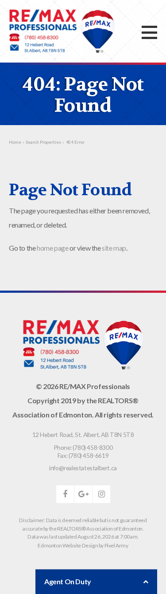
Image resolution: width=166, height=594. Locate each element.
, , (83, 434)
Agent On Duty (67, 581)
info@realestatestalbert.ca (83, 468)
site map (114, 248)
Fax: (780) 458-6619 (83, 455)
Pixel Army (116, 545)
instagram (101, 494)
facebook (65, 494)
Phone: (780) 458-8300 (83, 447)
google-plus (83, 494)
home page (52, 248)
